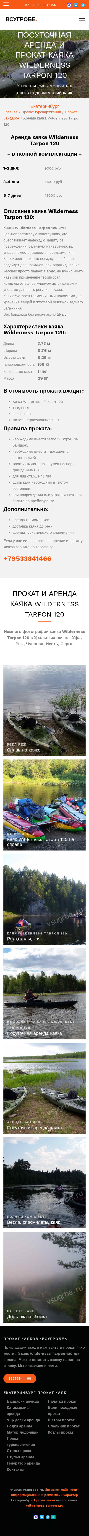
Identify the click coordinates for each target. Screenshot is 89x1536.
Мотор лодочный (23, 1432)
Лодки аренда (19, 1426)
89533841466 (19, 1378)
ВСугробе (21, 19)
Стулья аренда (20, 1457)
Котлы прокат (60, 1432)
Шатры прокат (61, 1420)
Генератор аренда (23, 1463)
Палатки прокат (62, 1401)
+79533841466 (27, 558)
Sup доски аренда (23, 1420)
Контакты (15, 1469)
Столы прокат (20, 1451)
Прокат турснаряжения (41, 112)
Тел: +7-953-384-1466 (40, 5)
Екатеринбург (44, 106)
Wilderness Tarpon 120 (44, 1505)
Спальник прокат (64, 1426)
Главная (10, 112)
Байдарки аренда (23, 1401)
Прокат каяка (44, 1500)
